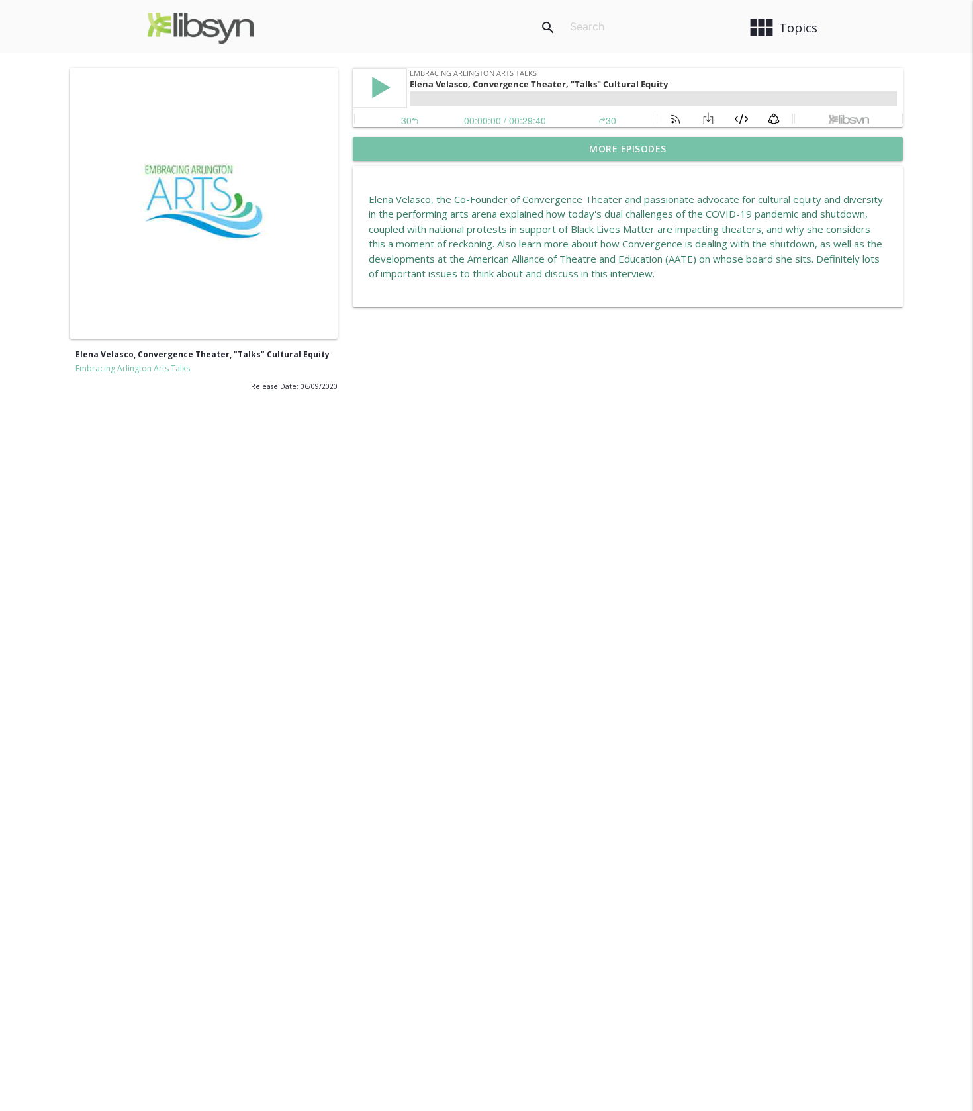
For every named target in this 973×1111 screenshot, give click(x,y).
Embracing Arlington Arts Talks (132, 368)
